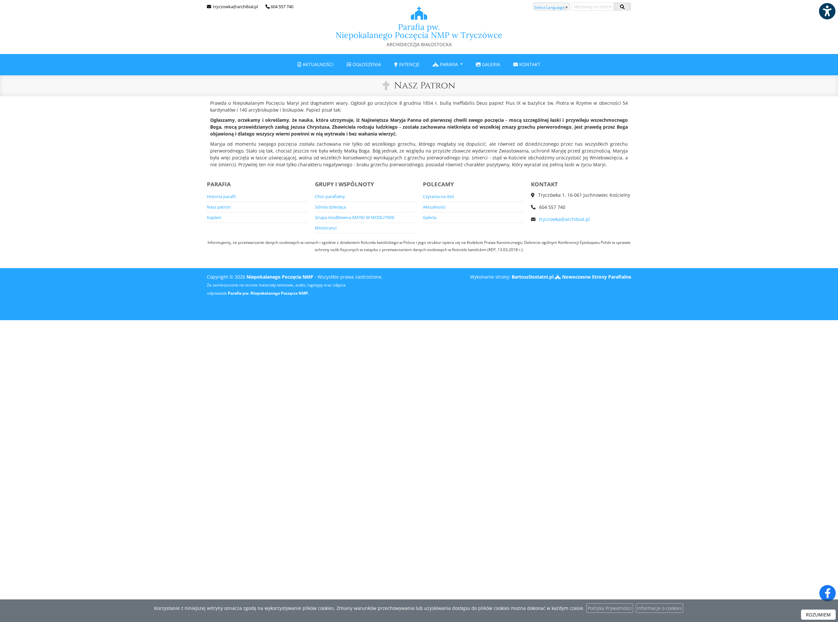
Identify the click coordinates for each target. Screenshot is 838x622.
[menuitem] (315, 64)
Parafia (449, 64)
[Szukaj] (622, 6)
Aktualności (317, 64)
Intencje (409, 64)
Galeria (490, 64)
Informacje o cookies (659, 608)
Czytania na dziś (438, 196)
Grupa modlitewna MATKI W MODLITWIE (354, 217)
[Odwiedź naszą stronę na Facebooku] (827, 593)
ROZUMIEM (818, 615)
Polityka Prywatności (610, 608)
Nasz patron (219, 207)
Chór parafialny (330, 196)
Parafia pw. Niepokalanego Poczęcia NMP (419, 34)
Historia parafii (221, 196)
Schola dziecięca (330, 207)
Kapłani (214, 217)
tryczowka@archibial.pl (235, 6)
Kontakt (529, 64)
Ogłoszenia (366, 64)
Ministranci (326, 228)
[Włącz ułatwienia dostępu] (827, 11)
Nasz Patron (424, 86)
